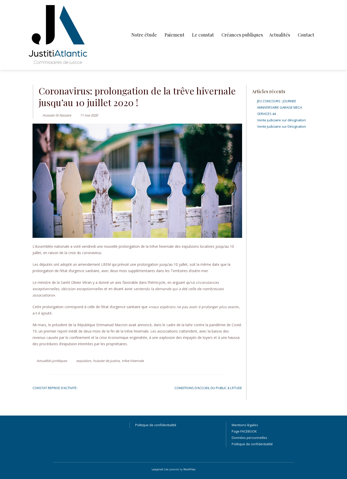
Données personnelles (249, 437)
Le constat (203, 35)
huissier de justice (106, 360)
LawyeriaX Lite (160, 469)
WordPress (189, 469)
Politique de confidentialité (155, 425)
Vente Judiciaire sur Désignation (281, 126)
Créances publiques (242, 35)
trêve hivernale (133, 360)
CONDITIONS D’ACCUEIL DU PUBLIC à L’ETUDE (208, 388)
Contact (306, 35)
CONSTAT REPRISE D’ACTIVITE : (55, 388)
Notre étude (144, 35)
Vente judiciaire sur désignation (281, 120)
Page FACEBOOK (244, 431)
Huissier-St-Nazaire (56, 115)
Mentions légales (245, 425)
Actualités (279, 35)
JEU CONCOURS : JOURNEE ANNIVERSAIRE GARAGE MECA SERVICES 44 (279, 107)
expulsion (83, 360)
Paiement (174, 35)
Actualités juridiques (52, 360)
